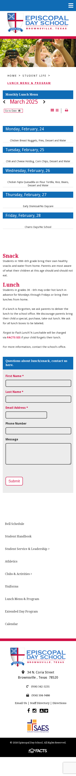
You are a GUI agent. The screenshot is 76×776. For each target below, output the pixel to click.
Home (12, 75)
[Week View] (57, 110)
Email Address (17, 407)
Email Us (21, 703)
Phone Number (16, 423)
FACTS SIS (13, 337)
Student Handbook (18, 536)
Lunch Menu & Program (29, 83)
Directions (59, 703)
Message (12, 439)
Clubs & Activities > (18, 574)
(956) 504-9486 (40, 695)
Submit (14, 481)
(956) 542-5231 (40, 686)
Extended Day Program (21, 611)
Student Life (34, 75)
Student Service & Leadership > (27, 549)
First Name (15, 376)
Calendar (11, 624)
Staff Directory (39, 703)
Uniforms (11, 586)
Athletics (11, 561)
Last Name (14, 392)
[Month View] (52, 110)
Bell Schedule (14, 524)
